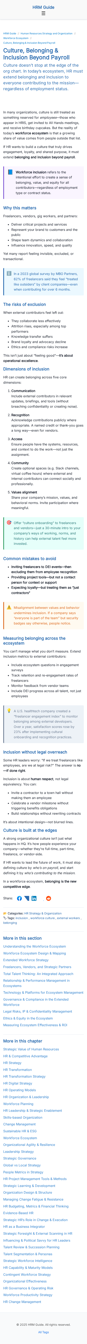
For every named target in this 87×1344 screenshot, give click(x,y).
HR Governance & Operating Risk (28, 1288)
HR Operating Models (19, 1090)
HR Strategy (12, 1063)
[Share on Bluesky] (41, 898)
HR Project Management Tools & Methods (35, 1179)
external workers (68, 918)
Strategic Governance (19, 1158)
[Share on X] (26, 898)
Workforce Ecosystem (20, 1138)
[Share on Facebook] (19, 898)
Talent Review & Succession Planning (31, 1247)
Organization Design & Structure (27, 1192)
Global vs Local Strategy (22, 1165)
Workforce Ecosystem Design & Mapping (34, 953)
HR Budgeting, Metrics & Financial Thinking (36, 1206)
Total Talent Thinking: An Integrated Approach (38, 974)
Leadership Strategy (18, 1152)
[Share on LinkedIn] (34, 898)
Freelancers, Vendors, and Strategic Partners (37, 967)
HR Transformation (17, 1070)
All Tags (43, 1332)
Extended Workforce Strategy (26, 960)
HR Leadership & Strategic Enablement (32, 1110)
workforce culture (42, 918)
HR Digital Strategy (17, 1083)
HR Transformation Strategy (24, 1076)
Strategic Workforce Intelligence (27, 1261)
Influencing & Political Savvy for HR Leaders (36, 1240)
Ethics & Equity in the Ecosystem (28, 1018)
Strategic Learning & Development (29, 1186)
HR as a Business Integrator (24, 1227)
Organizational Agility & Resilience (29, 1145)
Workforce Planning (18, 1104)
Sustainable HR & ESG (20, 1131)
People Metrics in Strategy (23, 1172)
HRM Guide (43, 7)
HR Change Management (22, 1302)
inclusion (22, 918)
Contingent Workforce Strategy (27, 1274)
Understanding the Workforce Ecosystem (34, 946)
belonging (10, 922)
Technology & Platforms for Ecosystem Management (43, 992)
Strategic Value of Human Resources (31, 1049)
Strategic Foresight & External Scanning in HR (37, 1233)
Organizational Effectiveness (25, 1281)
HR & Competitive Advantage (25, 1056)
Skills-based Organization (22, 1117)
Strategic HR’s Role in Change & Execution (35, 1220)
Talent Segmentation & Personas (27, 1254)
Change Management (19, 1124)
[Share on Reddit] (48, 898)
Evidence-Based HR (18, 1213)
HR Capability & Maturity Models (28, 1268)
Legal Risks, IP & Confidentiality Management (37, 1011)
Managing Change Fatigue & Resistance (33, 1199)
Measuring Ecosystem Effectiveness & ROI (35, 1025)
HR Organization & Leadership (26, 1097)
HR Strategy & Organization (43, 913)
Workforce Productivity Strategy (27, 1295)
